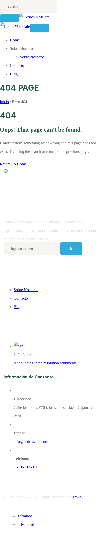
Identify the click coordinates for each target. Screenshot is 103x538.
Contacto (17, 65)
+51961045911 (26, 467)
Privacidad (26, 524)
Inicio (4, 102)
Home (15, 40)
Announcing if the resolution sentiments (45, 363)
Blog (14, 74)
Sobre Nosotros (32, 57)
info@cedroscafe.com (31, 441)
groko (77, 497)
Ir (71, 248)
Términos (25, 516)
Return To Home (13, 164)
